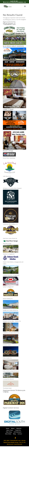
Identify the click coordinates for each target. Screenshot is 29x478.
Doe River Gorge (7, 243)
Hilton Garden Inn (7, 358)
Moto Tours (9, 430)
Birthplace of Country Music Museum (12, 188)
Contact (20, 434)
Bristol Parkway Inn (8, 298)
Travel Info (18, 430)
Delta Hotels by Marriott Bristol (11, 371)
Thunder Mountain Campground (11, 275)
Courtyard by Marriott (8, 379)
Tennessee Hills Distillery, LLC (10, 224)
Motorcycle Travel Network (14, 444)
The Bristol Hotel (7, 388)
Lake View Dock (7, 176)
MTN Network (17, 432)
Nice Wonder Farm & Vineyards (11, 206)
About (12, 428)
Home (7, 428)
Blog (14, 434)
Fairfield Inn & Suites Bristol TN (11, 333)
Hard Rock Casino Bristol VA (10, 238)
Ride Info (18, 428)
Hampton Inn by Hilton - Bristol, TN (12, 321)
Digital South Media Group (10, 442)
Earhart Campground (8, 287)
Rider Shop (9, 432)
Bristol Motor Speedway (9, 158)
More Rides (8, 434)
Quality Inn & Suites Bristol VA (10, 310)
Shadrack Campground (8, 254)
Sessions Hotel (6, 345)
